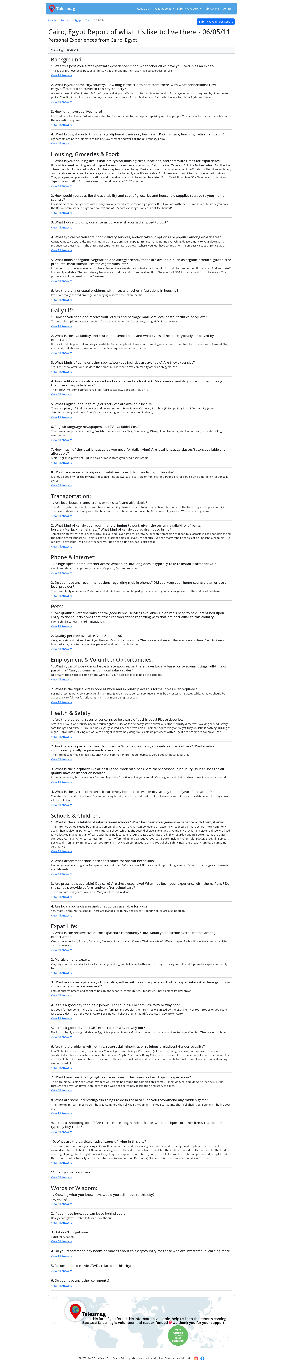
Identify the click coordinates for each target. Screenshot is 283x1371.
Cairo (89, 20)
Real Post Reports (59, 20)
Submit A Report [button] (188, 8)
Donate (227, 8)
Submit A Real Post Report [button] (216, 21)
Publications (212, 8)
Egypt (78, 20)
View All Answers (61, 75)
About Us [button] (143, 8)
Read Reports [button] (163, 8)
